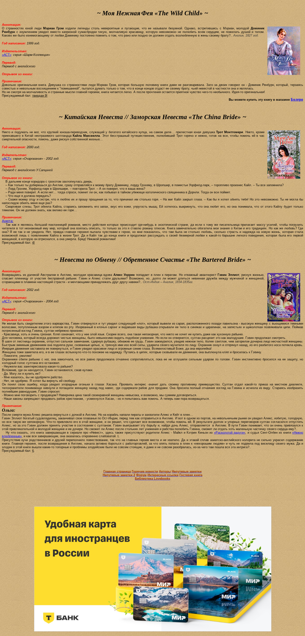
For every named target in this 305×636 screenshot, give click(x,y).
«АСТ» (6, 55)
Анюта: (7, 221)
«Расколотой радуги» (229, 432)
